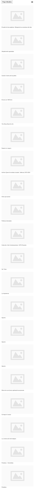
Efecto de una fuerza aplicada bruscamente (13, 390)
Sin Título (4, 269)
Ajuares (4, 317)
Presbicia (4, 487)
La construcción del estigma (9, 438)
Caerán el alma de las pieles (9, 75)
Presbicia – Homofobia (7, 463)
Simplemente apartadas (8, 51)
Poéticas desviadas (7, 221)
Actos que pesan (6, 196)
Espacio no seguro (6, 148)
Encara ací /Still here (7, 99)
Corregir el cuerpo (6, 414)
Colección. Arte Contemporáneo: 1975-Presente (14, 245)
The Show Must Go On (7, 124)
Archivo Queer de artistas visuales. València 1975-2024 (16, 172)
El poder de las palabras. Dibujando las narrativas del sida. (17, 27)
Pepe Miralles (7, 2)
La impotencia (5, 293)
